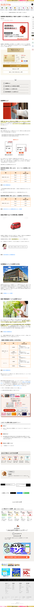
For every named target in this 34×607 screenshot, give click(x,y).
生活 (6, 9)
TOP (2, 12)
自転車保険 (27, 590)
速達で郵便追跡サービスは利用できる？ (12, 91)
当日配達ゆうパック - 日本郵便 (7, 293)
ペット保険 (27, 591)
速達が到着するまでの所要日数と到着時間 (12, 86)
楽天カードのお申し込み (9, 410)
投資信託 (20, 588)
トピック (6, 12)
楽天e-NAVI (6, 591)
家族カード (6, 590)
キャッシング (6, 593)
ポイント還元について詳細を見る (24, 407)
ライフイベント (2, 9)
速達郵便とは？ (7, 83)
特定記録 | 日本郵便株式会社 (7, 331)
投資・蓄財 (10, 9)
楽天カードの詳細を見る (21, 410)
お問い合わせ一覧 (17, 603)
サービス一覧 (12, 603)
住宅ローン (13, 589)
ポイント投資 (20, 591)
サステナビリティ (22, 603)
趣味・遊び (27, 9)
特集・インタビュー (23, 9)
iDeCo (20, 590)
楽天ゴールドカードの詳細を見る (15, 65)
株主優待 (20, 592)
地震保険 (27, 589)
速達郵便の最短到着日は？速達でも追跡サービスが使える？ (18, 12)
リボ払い (6, 592)
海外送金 (13, 588)
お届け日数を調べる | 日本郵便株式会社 (9, 254)
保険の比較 (27, 592)
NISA (19, 589)
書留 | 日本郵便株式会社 (6, 370)
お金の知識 (15, 9)
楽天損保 (27, 588)
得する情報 (19, 9)
